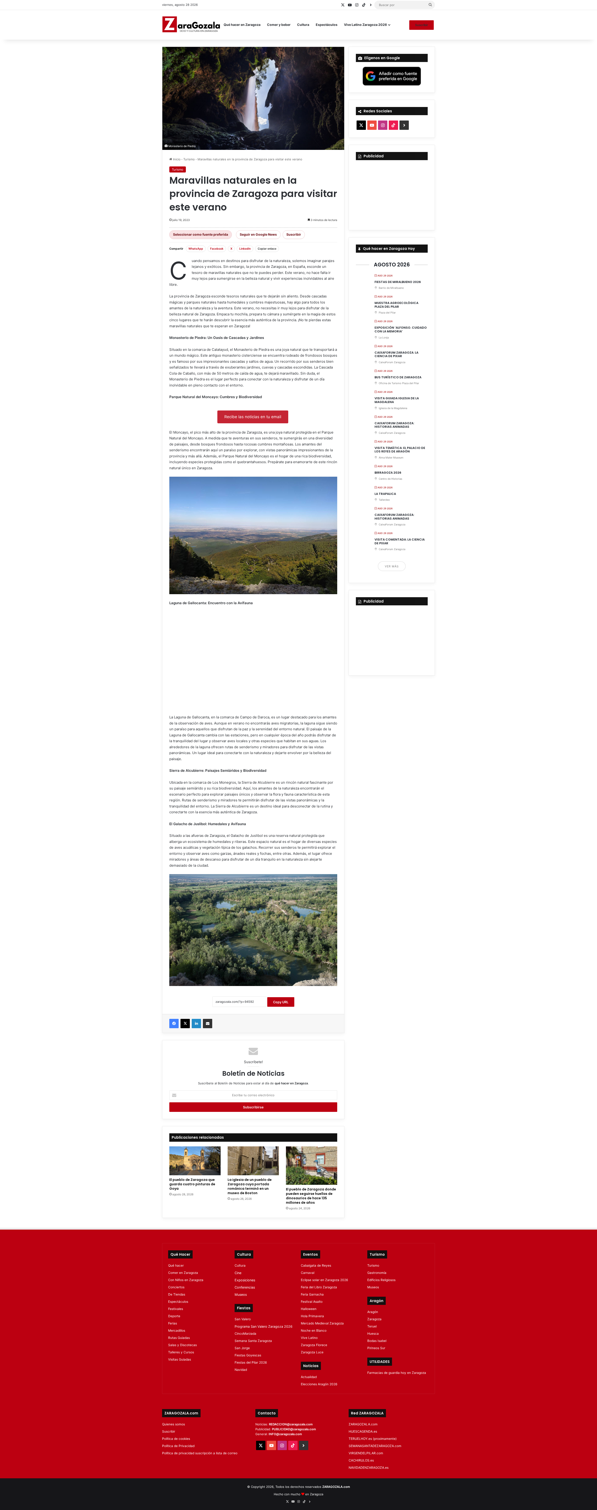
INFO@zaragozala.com (285, 1434)
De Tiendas (176, 1294)
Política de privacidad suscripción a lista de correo (199, 1453)
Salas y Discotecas (182, 1345)
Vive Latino (309, 1338)
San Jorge (242, 1348)
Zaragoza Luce (312, 1352)
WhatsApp (195, 248)
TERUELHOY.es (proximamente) (373, 1439)
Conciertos (176, 1287)
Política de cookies (176, 1439)
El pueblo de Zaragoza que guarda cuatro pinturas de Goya (192, 1184)
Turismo (189, 159)
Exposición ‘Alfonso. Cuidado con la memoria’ (401, 329)
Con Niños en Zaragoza (185, 1280)
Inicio (176, 159)
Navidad (241, 1370)
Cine (238, 1273)
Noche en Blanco (313, 1330)
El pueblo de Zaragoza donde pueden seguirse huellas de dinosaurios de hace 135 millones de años (311, 1196)
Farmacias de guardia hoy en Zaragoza (396, 1373)
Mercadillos (176, 1330)
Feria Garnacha (312, 1294)
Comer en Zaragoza (183, 1273)
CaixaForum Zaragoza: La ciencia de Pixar (396, 354)
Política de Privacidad (178, 1446)
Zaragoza (374, 1319)
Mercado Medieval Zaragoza (322, 1323)
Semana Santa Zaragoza (253, 1341)
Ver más (392, 566)
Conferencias (245, 1287)
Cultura (303, 25)
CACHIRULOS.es (361, 1460)
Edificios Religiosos (381, 1280)
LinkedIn (245, 248)
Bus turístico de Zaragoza (398, 377)
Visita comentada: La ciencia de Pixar (400, 541)
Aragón (372, 1312)
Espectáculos (326, 25)
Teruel (372, 1326)
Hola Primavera (312, 1316)
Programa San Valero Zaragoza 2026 (263, 1326)
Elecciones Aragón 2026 (319, 1384)
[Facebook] (174, 1023)
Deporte (174, 1316)
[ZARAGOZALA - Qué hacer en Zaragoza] (191, 24)
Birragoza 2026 (388, 472)
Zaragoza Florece (314, 1345)
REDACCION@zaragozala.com (291, 1424)
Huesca (373, 1333)
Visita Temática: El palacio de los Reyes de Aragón (400, 450)
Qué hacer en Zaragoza (242, 25)
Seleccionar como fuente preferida (200, 234)
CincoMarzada (245, 1333)
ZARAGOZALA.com (363, 1424)
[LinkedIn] (196, 1023)
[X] (185, 1023)
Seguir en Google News (258, 234)
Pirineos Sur (376, 1348)
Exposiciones (245, 1280)
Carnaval (307, 1273)
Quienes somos (173, 1424)
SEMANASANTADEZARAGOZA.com (375, 1446)
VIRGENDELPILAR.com (366, 1453)
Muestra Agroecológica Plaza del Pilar (396, 305)
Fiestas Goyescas (248, 1355)
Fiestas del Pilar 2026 (251, 1362)
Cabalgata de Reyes (316, 1265)
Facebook (216, 248)
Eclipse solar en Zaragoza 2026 (324, 1280)
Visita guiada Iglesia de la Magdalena (397, 400)
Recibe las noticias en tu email (252, 416)
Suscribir (421, 25)
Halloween (308, 1309)
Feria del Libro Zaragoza (319, 1287)
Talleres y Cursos (181, 1352)
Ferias (172, 1323)
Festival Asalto (312, 1301)
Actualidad (309, 1377)
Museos (241, 1294)
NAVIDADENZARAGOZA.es (369, 1467)
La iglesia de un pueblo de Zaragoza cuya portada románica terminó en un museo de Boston (250, 1186)
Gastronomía (376, 1273)
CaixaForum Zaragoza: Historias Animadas (394, 425)
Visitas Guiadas (179, 1359)
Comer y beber (279, 25)
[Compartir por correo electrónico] (207, 1023)
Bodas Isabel (376, 1341)
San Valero (243, 1319)
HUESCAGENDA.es (363, 1431)
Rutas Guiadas (179, 1338)
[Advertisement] (253, 662)
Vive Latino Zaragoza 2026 (365, 25)
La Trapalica (385, 494)
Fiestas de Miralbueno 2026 (398, 282)
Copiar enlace (267, 248)
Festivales (175, 1309)
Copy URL (280, 1002)
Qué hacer (176, 1265)
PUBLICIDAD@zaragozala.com (294, 1429)
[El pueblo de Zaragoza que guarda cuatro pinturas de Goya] (195, 1160)
